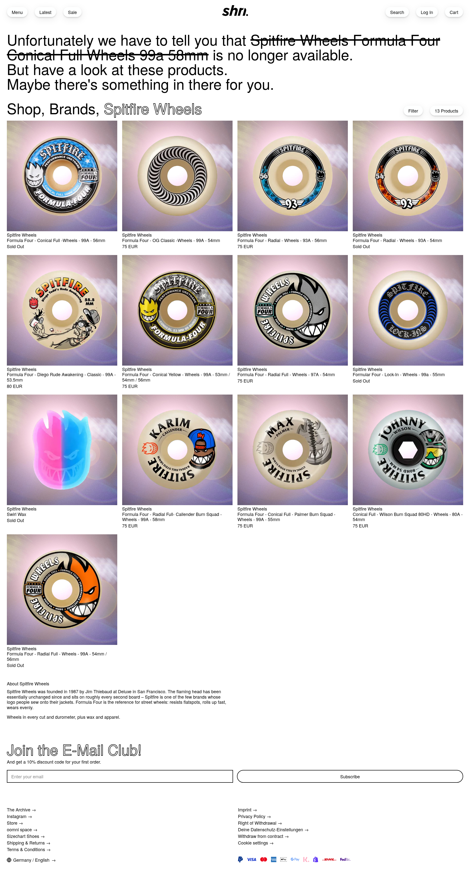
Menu (17, 12)
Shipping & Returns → (28, 842)
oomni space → (22, 829)
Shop (24, 107)
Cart (454, 12)
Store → (15, 823)
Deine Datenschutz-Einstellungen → (273, 829)
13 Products (446, 110)
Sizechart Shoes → (26, 836)
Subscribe (350, 776)
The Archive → (21, 809)
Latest (45, 12)
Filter (413, 110)
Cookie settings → (256, 842)
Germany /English (31, 860)
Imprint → (247, 809)
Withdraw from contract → (263, 836)
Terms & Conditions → (29, 849)
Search (397, 12)
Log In (427, 12)
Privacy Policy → (254, 816)
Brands (72, 107)
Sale (72, 12)
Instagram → (19, 816)
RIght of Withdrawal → (260, 823)
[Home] (235, 10)
